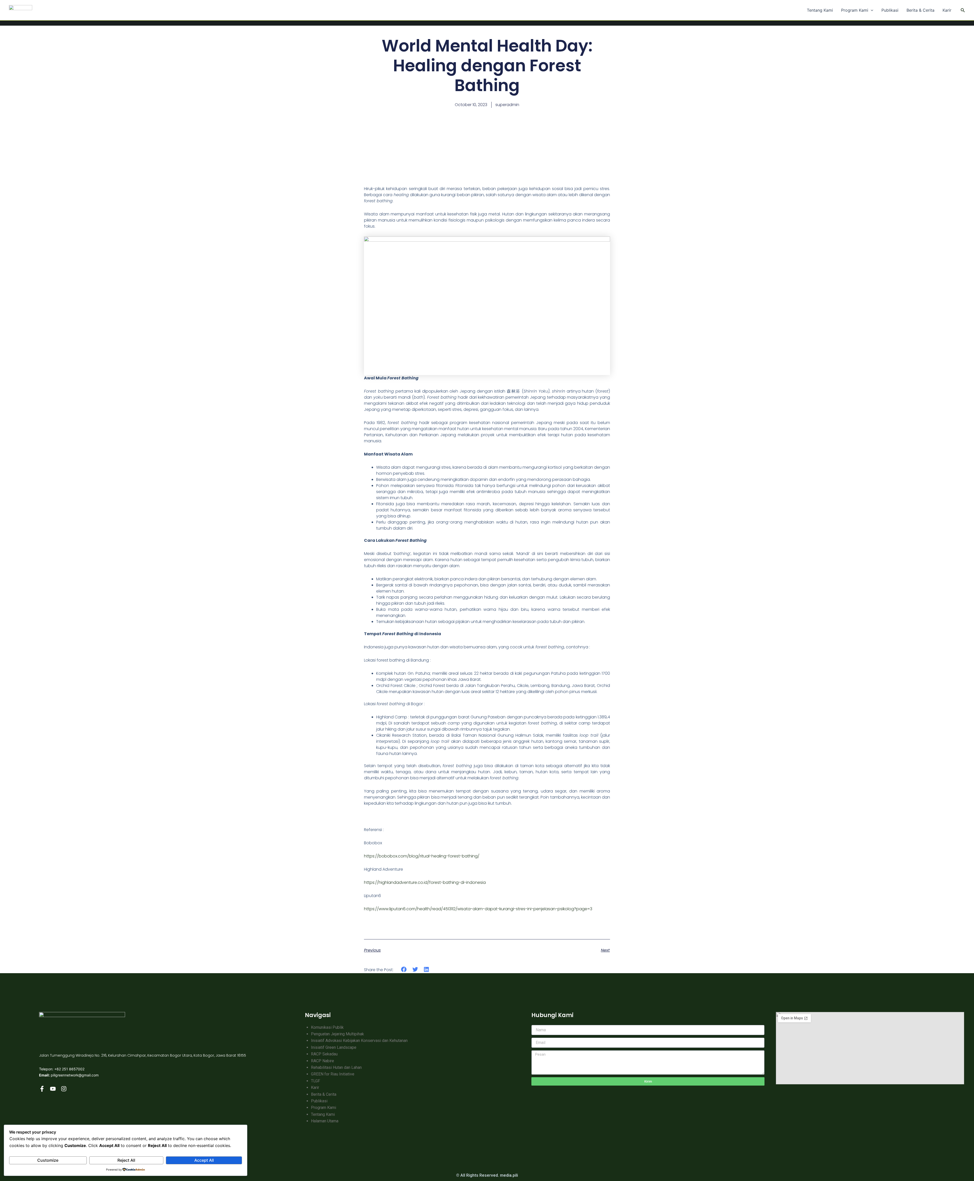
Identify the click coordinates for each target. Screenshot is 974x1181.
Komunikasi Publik (327, 1027)
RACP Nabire (322, 1060)
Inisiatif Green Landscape (333, 1047)
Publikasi (889, 10)
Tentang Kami (820, 10)
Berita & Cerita (920, 10)
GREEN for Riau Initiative (332, 1074)
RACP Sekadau (324, 1054)
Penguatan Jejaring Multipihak (337, 1034)
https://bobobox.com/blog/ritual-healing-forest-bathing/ (421, 856)
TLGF (315, 1080)
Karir (947, 10)
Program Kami (854, 10)
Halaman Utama (324, 1121)
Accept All (204, 1160)
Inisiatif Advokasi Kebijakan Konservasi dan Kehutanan (359, 1040)
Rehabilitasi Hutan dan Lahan (336, 1067)
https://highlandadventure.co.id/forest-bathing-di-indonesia (425, 882)
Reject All (126, 1160)
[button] (870, 10)
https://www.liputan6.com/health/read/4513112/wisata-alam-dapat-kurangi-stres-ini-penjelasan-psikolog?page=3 (478, 909)
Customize (47, 1160)
